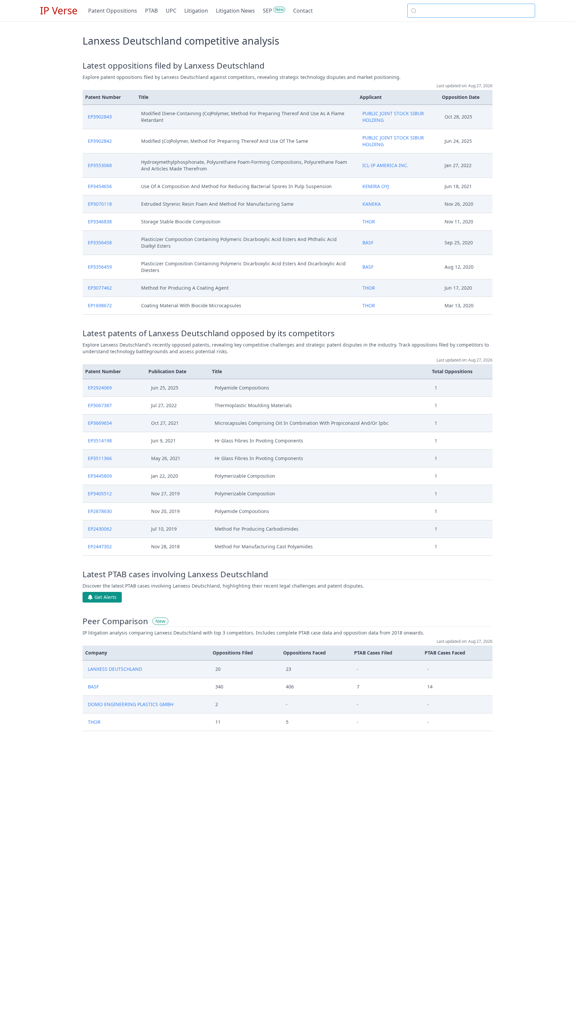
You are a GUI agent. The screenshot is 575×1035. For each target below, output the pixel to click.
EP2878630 (100, 511)
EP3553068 (100, 165)
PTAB (151, 10)
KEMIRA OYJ (375, 186)
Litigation (196, 10)
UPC (171, 10)
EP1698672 (100, 305)
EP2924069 (100, 388)
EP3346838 (100, 221)
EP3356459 (100, 267)
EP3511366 (100, 458)
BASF (367, 242)
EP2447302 (100, 546)
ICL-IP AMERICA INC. (385, 165)
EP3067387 (100, 405)
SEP (267, 10)
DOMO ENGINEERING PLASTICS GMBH (130, 704)
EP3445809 (100, 476)
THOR (368, 221)
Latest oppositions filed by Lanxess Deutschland (174, 65)
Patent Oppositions (112, 10)
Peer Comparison (115, 621)
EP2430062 (100, 529)
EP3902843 (100, 117)
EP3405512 (100, 493)
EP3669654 (100, 423)
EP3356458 (100, 242)
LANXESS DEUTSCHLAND (115, 669)
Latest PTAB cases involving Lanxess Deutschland (175, 574)
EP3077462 (100, 288)
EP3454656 (100, 186)
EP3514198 (100, 440)
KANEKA (371, 204)
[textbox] (475, 10)
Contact (303, 10)
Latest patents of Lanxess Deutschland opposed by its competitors (209, 333)
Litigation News (235, 10)
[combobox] (471, 11)
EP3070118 (100, 204)
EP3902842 (100, 141)
